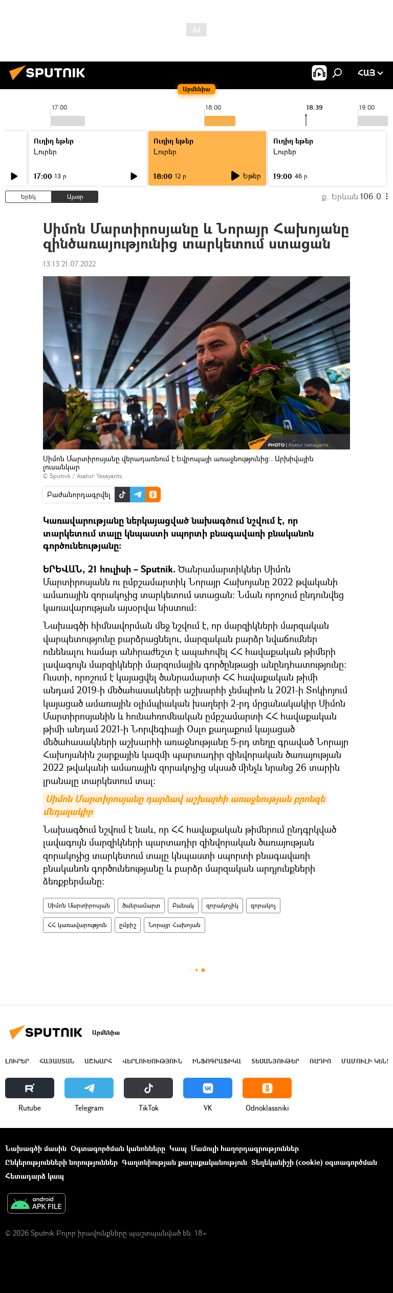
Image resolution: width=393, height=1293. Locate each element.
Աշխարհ (98, 1061)
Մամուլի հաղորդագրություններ (245, 1148)
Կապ (178, 1148)
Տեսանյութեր (275, 1061)
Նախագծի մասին (36, 1148)
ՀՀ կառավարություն (77, 924)
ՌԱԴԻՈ (320, 1061)
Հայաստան (56, 1061)
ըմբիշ (127, 924)
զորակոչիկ (222, 905)
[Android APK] (36, 1204)
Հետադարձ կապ (34, 1176)
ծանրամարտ (141, 905)
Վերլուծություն (152, 1061)
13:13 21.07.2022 (69, 264)
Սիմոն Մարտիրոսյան (79, 905)
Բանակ (183, 905)
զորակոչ (263, 905)
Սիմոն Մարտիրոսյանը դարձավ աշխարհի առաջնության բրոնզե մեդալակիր (185, 805)
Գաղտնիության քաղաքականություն (184, 1162)
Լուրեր (45, 151)
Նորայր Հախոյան (174, 924)
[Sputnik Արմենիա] (50, 81)
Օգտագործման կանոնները (118, 1148)
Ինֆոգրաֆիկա (216, 1061)
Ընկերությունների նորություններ (61, 1162)
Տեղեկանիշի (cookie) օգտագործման (314, 1162)
